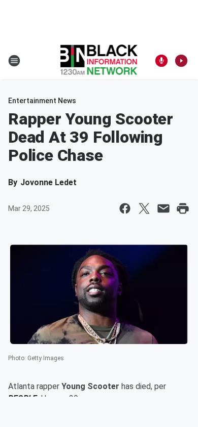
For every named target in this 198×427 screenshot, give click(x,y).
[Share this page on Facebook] (125, 208)
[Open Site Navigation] (14, 61)
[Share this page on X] (144, 208)
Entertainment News (42, 101)
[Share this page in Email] (163, 208)
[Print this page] (183, 208)
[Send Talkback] (161, 61)
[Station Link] (99, 61)
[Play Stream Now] (181, 61)
